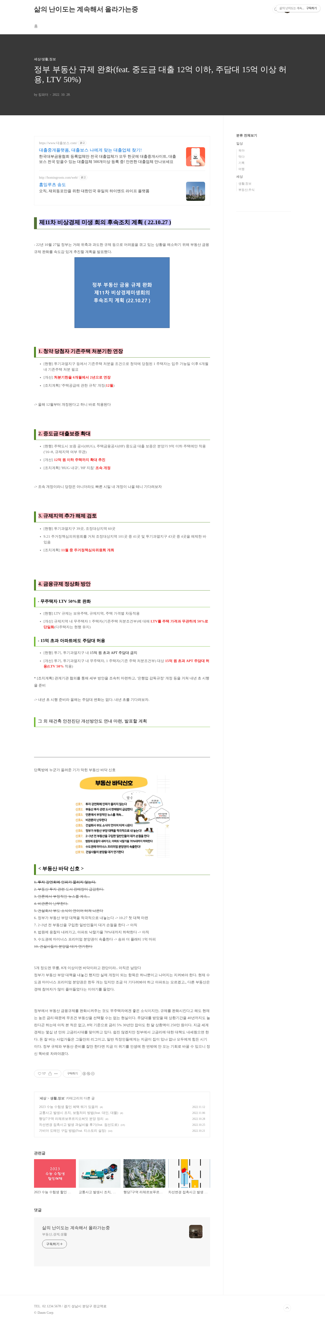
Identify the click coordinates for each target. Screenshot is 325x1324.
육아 (241, 150)
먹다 (241, 156)
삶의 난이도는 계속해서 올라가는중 (86, 9)
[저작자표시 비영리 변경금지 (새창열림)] (88, 1074)
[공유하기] (50, 1073)
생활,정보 (57, 1098)
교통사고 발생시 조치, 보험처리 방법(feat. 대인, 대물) (78, 1113)
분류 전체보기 (246, 135)
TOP (287, 1308)
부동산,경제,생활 (54, 1234)
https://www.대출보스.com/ (58, 143)
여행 (241, 169)
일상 (239, 143)
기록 (241, 163)
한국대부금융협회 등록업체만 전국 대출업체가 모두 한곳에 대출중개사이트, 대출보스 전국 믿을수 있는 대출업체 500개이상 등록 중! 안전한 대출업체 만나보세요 (107, 159)
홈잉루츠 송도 (52, 184)
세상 (43, 1098)
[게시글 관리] (56, 1073)
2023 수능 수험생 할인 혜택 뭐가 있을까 (68, 1107)
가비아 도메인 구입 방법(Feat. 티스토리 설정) (72, 1130)
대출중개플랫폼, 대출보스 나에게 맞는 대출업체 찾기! (90, 150)
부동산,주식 (246, 190)
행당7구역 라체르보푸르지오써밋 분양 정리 (71, 1119)
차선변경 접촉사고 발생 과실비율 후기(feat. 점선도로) (79, 1125)
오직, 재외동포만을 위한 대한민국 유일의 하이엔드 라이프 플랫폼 (94, 191)
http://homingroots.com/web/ (58, 177)
